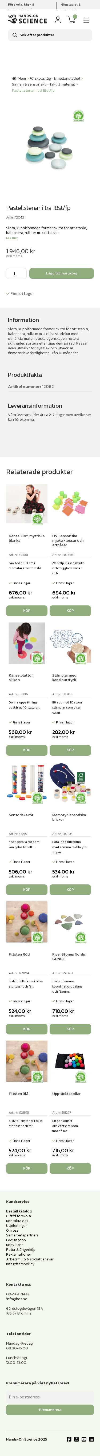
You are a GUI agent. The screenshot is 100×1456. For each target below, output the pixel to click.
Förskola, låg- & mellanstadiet (55, 78)
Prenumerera (50, 1410)
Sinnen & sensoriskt (29, 84)
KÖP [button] (26, 610)
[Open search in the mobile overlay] (50, 35)
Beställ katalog (19, 1211)
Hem (22, 78)
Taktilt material (62, 84)
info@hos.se (16, 1299)
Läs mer (12, 237)
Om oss (12, 1230)
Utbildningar (16, 1225)
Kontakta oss (17, 1221)
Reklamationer (18, 1254)
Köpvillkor (14, 1245)
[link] (73, 20)
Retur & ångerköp (20, 1249)
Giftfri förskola (18, 1216)
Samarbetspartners (22, 1235)
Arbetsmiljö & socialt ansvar (30, 1259)
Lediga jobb (16, 1240)
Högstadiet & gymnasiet (71, 7)
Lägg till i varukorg (61, 273)
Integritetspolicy (20, 1264)
